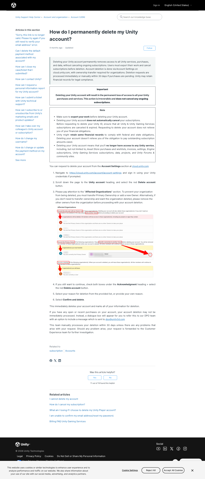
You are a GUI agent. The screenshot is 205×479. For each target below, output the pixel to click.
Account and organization (56, 17)
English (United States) (177, 5)
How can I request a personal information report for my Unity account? (30, 88)
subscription (56, 350)
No (110, 377)
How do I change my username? (26, 140)
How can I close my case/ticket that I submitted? (25, 70)
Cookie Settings (130, 470)
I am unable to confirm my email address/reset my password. (82, 415)
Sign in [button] (156, 5)
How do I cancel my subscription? (67, 404)
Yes (94, 377)
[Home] (13, 5)
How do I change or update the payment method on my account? (29, 151)
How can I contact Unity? (28, 79)
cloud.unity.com (140, 166)
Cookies (49, 456)
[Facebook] (51, 360)
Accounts (70, 350)
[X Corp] (55, 360)
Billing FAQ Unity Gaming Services (68, 421)
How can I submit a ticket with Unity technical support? (28, 101)
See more (20, 160)
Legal (20, 456)
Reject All (150, 470)
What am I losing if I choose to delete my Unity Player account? (83, 410)
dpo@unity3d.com (115, 319)
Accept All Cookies (173, 470)
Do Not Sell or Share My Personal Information (81, 456)
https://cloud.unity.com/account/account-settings (95, 172)
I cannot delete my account (64, 398)
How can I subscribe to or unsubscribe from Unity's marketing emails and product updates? (28, 115)
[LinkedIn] (59, 360)
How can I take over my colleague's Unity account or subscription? (29, 129)
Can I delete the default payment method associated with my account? (27, 55)
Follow (149, 48)
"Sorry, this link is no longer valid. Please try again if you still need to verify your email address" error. (30, 39)
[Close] (192, 470)
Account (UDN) (78, 17)
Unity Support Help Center (28, 17)
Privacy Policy (33, 456)
